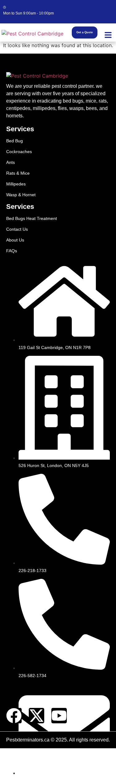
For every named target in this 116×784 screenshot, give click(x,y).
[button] (108, 35)
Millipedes (16, 183)
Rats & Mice (18, 173)
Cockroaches (19, 151)
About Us (15, 240)
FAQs (11, 250)
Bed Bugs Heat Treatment (31, 218)
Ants (10, 162)
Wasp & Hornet (21, 194)
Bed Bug (14, 140)
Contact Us (17, 229)
